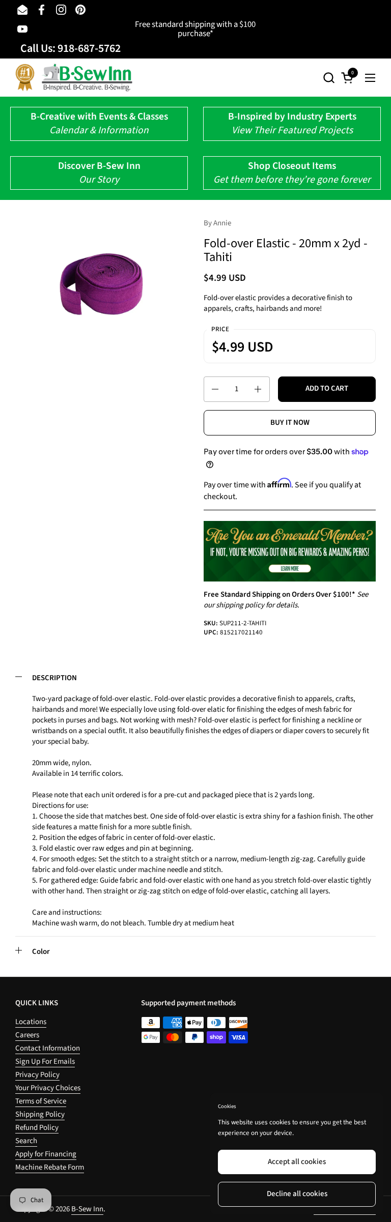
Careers (27, 1035)
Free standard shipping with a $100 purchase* (195, 29)
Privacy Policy (37, 1074)
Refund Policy (37, 1127)
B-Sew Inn (87, 1209)
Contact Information (47, 1048)
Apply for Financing (45, 1154)
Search (26, 1141)
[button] (328, 77)
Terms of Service (40, 1101)
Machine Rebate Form (49, 1167)
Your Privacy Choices (47, 1088)
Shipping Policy (40, 1114)
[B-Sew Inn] (73, 78)
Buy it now (290, 422)
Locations (30, 1021)
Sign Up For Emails (45, 1061)
